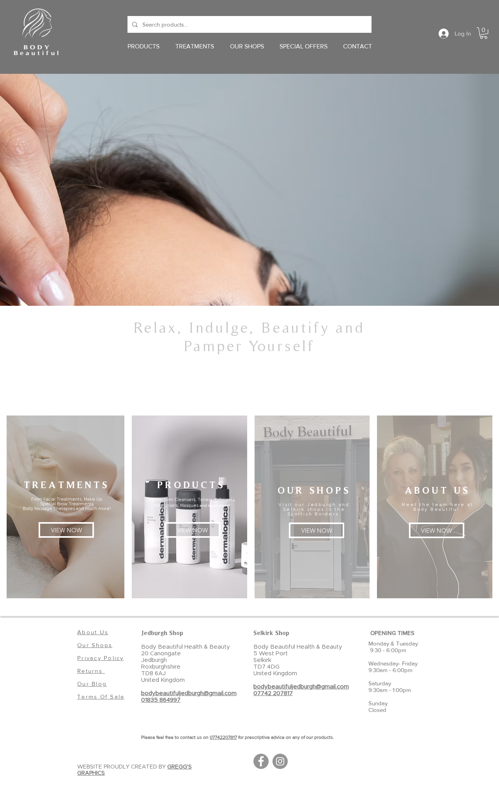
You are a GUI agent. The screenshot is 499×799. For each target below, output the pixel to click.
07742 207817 (273, 693)
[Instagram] (280, 761)
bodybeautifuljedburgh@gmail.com (189, 693)
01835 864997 (160, 700)
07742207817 (223, 737)
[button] (483, 33)
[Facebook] (261, 761)
